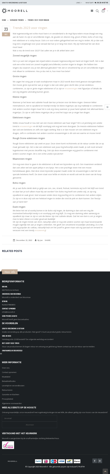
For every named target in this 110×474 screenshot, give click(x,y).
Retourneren (7, 390)
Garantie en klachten (10, 394)
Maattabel (6, 376)
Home (4, 20)
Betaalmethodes (9, 381)
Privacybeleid (7, 399)
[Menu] (92, 11)
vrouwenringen (71, 88)
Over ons (6, 368)
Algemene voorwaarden (12, 403)
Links (78, 3)
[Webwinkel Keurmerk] (8, 445)
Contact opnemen (9, 372)
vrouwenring (40, 230)
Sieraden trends (17, 20)
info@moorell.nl (8, 312)
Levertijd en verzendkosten (13, 385)
